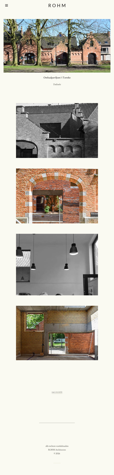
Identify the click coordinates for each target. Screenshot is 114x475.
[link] (57, 6)
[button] (12, 5)
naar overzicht (57, 392)
